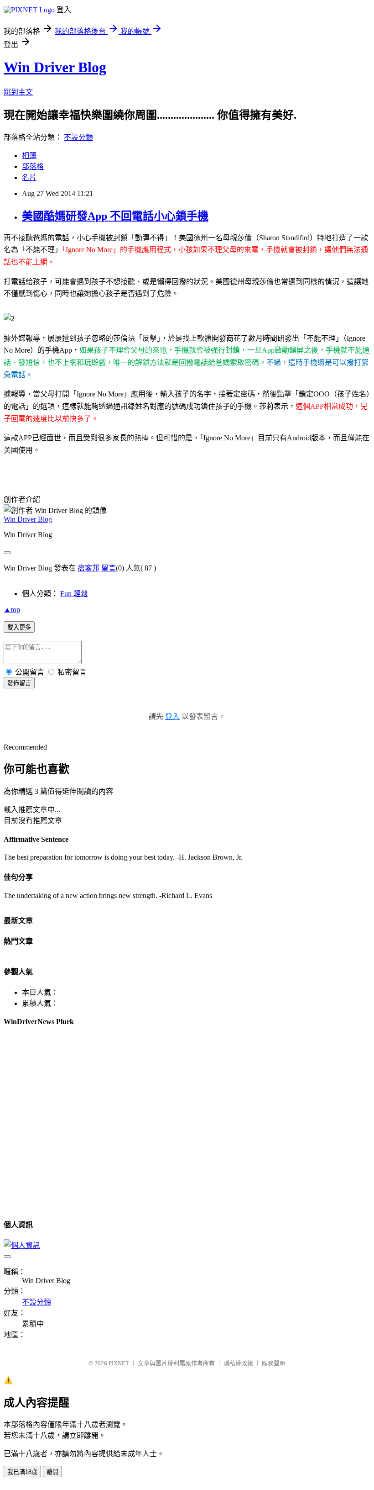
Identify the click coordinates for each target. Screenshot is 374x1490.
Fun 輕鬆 (74, 593)
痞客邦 (88, 568)
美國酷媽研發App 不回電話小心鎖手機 (115, 216)
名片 (29, 177)
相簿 (29, 155)
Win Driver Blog (55, 67)
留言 (108, 568)
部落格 (33, 166)
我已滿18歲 (22, 1472)
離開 (52, 1472)
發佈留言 (19, 683)
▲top (12, 609)
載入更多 (19, 627)
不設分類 (78, 137)
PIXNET (119, 1363)
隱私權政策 (238, 1363)
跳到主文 (18, 92)
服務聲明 (274, 1363)
